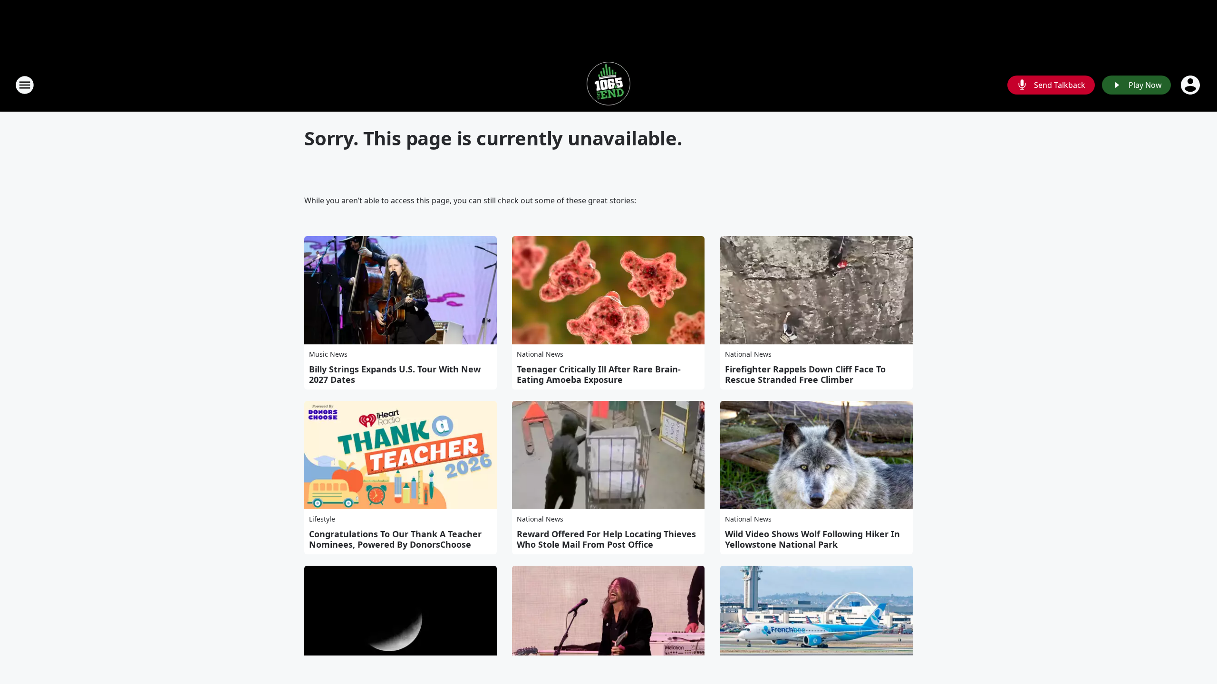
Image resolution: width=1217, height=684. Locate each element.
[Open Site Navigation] (24, 85)
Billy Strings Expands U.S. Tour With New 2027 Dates (395, 374)
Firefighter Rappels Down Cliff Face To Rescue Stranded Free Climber (805, 374)
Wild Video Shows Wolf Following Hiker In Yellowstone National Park (812, 539)
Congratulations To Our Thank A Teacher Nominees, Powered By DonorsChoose (395, 539)
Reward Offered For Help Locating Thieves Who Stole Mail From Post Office (606, 539)
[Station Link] (608, 85)
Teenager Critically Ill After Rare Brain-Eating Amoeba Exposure (599, 374)
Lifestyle (322, 518)
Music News (328, 354)
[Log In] (1191, 85)
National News (540, 354)
